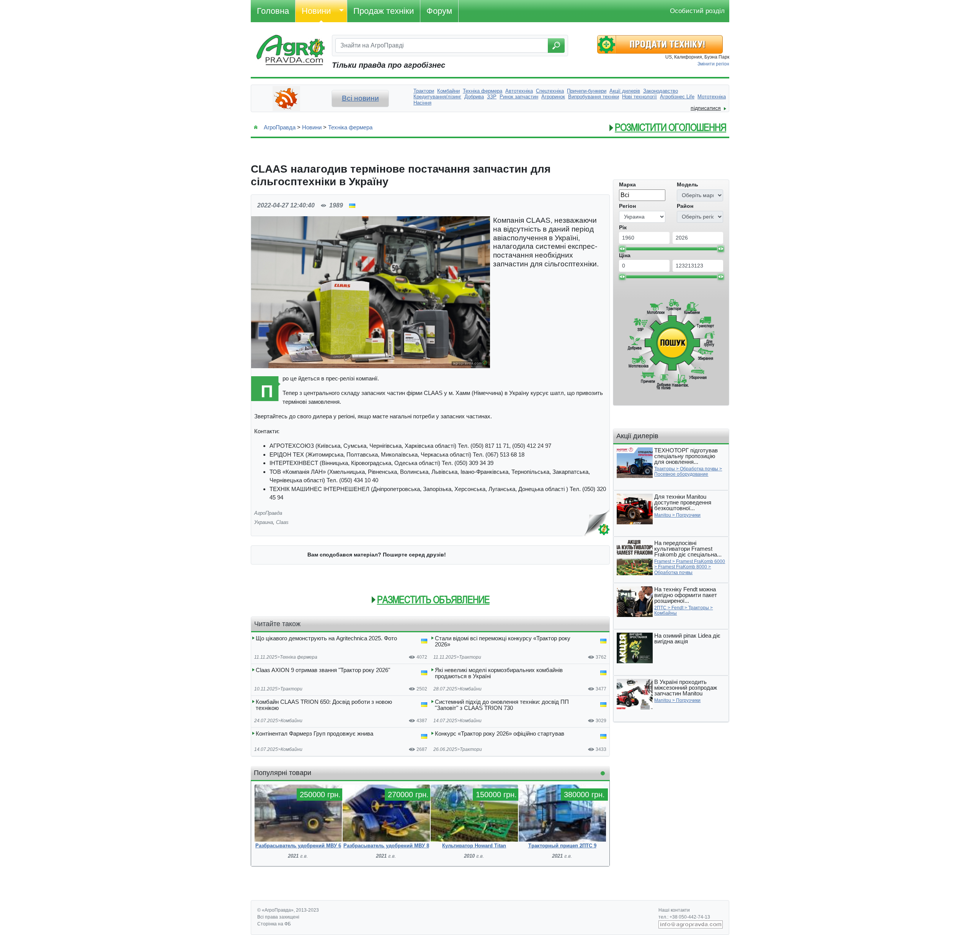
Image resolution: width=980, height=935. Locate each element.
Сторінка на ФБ (274, 924)
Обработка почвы (699, 469)
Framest (662, 561)
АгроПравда (280, 127)
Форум (439, 11)
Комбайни (471, 689)
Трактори (470, 657)
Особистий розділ (697, 11)
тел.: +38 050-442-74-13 (684, 917)
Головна (273, 11)
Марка (627, 184)
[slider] (622, 249)
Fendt (677, 607)
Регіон (627, 206)
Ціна (624, 255)
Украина (263, 522)
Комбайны (665, 613)
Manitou (662, 515)
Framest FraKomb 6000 (700, 561)
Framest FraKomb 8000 (682, 566)
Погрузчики (688, 515)
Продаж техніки (383, 11)
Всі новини (360, 98)
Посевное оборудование (681, 474)
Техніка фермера (350, 127)
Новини (316, 11)
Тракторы (664, 469)
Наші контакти (674, 910)
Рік (623, 227)
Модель (687, 184)
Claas (282, 522)
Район (685, 206)
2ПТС (660, 607)
